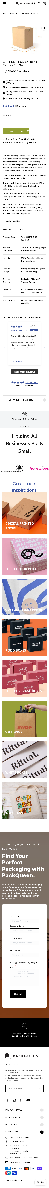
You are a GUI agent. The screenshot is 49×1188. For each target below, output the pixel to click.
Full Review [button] (16, 361)
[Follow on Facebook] (7, 1100)
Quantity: (7, 115)
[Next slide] (44, 348)
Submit (18, 994)
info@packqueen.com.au (20, 1162)
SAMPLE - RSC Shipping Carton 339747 (26, 13)
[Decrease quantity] (6, 121)
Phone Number (16, 938)
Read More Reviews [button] (24, 371)
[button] (9, 106)
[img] (16, 326)
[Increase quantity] (19, 121)
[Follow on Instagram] (14, 1100)
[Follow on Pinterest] (21, 1100)
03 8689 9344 (15, 1158)
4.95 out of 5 (32, 382)
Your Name (14, 916)
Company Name (17, 926)
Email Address (17, 950)
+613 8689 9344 (33, 1158)
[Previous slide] (5, 348)
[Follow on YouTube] (28, 1100)
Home (5, 13)
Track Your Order (17, 1141)
